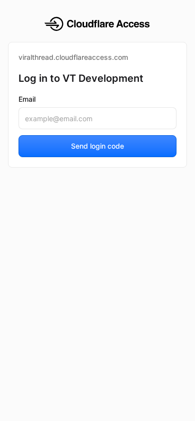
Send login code (97, 146)
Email (27, 99)
